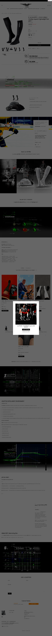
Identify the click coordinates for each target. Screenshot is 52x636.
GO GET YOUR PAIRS (26, 329)
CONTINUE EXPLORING (26, 331)
